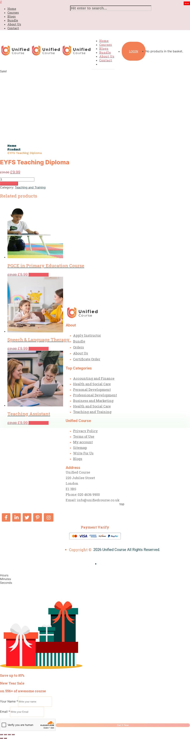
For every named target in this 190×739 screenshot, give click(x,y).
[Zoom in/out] (1, 734)
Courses (13, 12)
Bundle (12, 20)
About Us (14, 24)
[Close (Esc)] (13, 734)
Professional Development (95, 395)
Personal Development (92, 389)
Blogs (11, 16)
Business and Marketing (93, 400)
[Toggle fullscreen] (5, 734)
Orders (78, 347)
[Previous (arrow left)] (1, 738)
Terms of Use (83, 436)
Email (5, 711)
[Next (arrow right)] (5, 738)
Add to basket (9, 183)
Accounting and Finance (93, 378)
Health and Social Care (92, 384)
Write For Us (83, 453)
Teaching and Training (30, 187)
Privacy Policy (85, 431)
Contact (13, 28)
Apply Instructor (87, 335)
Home (11, 9)
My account (83, 442)
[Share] (9, 734)
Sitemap (80, 447)
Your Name (9, 701)
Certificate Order (86, 359)
